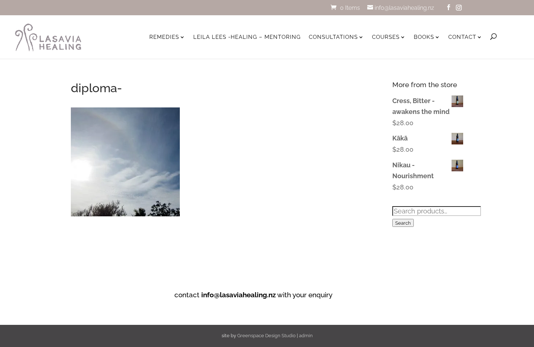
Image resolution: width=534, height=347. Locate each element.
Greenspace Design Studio (266, 335)
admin (306, 335)
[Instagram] (459, 8)
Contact (462, 37)
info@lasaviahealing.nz (238, 295)
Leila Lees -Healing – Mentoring (247, 37)
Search (403, 223)
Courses (386, 37)
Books (424, 37)
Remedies (164, 37)
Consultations (333, 37)
